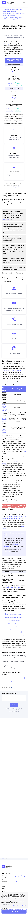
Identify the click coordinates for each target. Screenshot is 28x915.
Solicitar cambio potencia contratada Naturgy (13, 635)
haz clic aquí (16, 711)
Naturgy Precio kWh (13, 681)
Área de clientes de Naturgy (4, 419)
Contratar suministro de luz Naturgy (13, 617)
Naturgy (6, 44)
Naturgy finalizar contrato (13, 629)
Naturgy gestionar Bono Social (13, 614)
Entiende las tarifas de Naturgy (13, 632)
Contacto (3, 879)
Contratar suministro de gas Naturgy (13, 626)
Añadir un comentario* (9, 693)
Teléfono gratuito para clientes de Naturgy (4, 407)
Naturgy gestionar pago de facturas (13, 623)
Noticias (3, 886)
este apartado (15, 186)
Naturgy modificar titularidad (13, 620)
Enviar (14, 705)
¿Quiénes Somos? (5, 875)
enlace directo (7, 219)
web (25, 451)
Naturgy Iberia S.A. (7, 678)
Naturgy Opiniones (19, 678)
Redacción (4, 877)
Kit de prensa (4, 881)
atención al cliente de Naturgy (12, 370)
